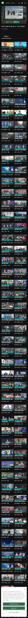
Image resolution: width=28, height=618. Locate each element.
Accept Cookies (14, 604)
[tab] (6, 36)
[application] (14, 13)
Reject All (14, 608)
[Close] (25, 589)
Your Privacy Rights (14, 612)
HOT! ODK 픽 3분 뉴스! (8, 26)
